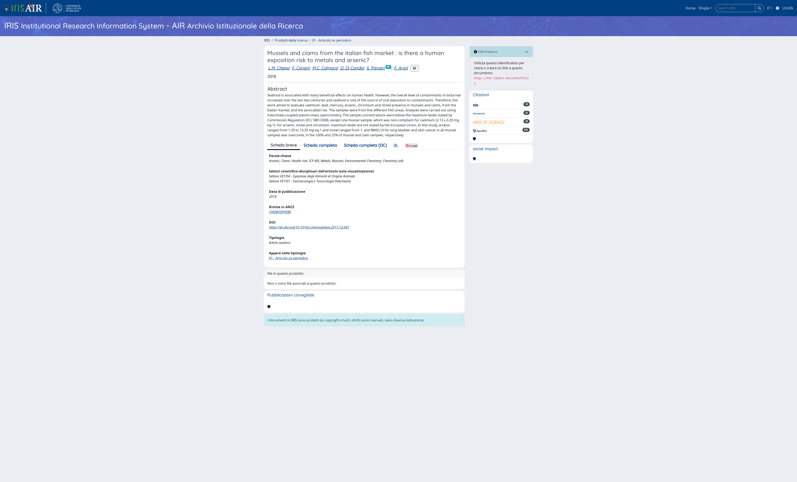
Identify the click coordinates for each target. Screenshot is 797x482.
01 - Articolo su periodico (331, 40)
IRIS (267, 40)
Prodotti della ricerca (291, 40)
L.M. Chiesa (278, 67)
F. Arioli (401, 67)
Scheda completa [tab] (320, 145)
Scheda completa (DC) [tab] (365, 145)
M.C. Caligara (324, 67)
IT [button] (768, 8)
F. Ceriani (300, 67)
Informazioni (487, 51)
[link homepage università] (66, 8)
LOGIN (787, 8)
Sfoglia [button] (704, 8)
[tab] (396, 145)
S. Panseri (375, 67)
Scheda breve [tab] (284, 145)
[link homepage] (24, 8)
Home (690, 8)
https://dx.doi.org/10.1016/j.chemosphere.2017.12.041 (309, 227)
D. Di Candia (352, 67)
